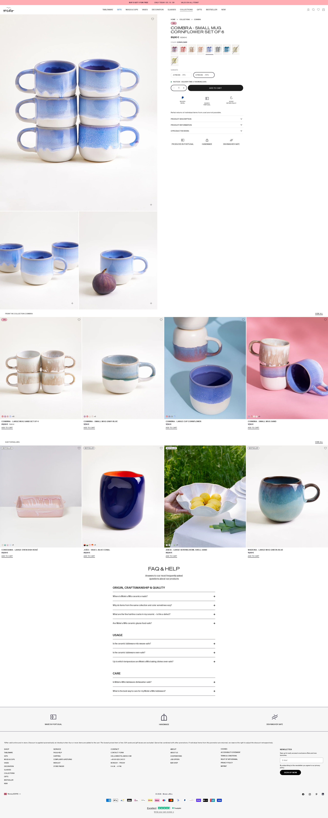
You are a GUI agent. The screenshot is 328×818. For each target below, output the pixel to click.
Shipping (56, 756)
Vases (145, 9)
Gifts (199, 9)
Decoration (158, 9)
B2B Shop (174, 763)
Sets (119, 9)
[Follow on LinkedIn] (323, 794)
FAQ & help (57, 753)
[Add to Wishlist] (152, 19)
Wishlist (56, 763)
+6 (95, 545)
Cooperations (176, 756)
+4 (13, 545)
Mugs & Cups (132, 9)
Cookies (224, 749)
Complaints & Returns (62, 759)
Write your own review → (164, 812)
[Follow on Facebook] (303, 794)
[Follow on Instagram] (310, 794)
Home (173, 20)
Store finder (58, 766)
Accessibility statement (230, 752)
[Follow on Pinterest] (316, 794)
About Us (174, 753)
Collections (186, 9)
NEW (223, 9)
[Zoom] (151, 204)
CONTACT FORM (117, 753)
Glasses (172, 9)
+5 (95, 417)
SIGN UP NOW (290, 772)
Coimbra (197, 20)
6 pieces (202, 75)
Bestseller (211, 9)
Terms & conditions (229, 756)
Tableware (107, 9)
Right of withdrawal (229, 759)
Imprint (224, 766)
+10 (13, 417)
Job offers (175, 759)
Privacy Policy (227, 763)
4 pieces (179, 75)
